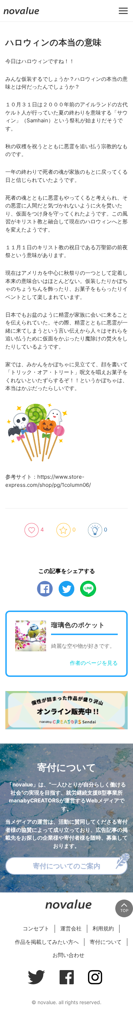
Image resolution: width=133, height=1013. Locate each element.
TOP (124, 910)
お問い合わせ (68, 955)
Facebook (45, 589)
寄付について (106, 942)
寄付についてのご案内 (66, 866)
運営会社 (71, 928)
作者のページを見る (94, 662)
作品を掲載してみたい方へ (47, 942)
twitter (66, 589)
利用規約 (103, 928)
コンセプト (36, 928)
